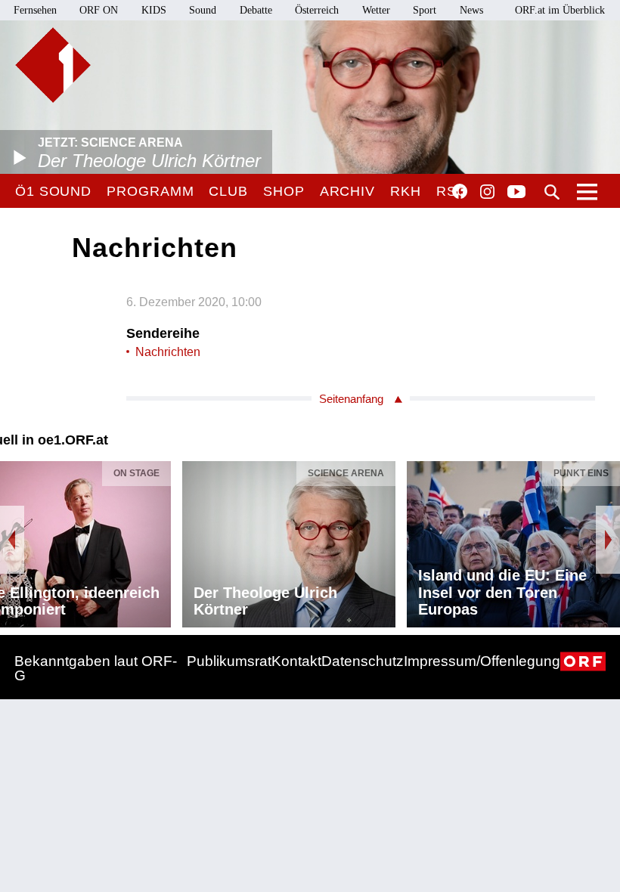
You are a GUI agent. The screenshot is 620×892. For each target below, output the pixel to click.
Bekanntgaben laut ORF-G (95, 668)
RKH (405, 191)
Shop (284, 191)
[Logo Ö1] (53, 65)
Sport (424, 10)
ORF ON (98, 10)
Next (608, 540)
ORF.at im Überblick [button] (560, 10)
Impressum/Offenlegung (482, 661)
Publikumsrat (229, 661)
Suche (552, 192)
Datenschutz (362, 661)
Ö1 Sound (53, 191)
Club (228, 191)
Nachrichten (167, 351)
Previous (12, 540)
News (471, 10)
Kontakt (296, 661)
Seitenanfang (351, 398)
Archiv (347, 191)
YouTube (516, 192)
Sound (202, 10)
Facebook (459, 191)
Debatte (256, 10)
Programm (150, 191)
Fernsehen (35, 10)
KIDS (153, 10)
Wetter (376, 10)
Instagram (487, 192)
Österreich (317, 10)
